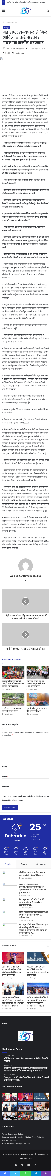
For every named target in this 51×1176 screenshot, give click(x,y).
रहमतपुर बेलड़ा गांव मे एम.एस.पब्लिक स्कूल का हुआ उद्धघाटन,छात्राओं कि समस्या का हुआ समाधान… (32, 888)
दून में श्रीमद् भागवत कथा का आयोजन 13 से (37, 709)
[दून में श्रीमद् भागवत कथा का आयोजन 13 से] (38, 699)
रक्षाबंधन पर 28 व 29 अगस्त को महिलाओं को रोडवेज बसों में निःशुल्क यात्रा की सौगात (12, 971)
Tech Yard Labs (25, 1158)
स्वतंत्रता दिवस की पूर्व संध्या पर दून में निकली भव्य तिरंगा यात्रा (36, 683)
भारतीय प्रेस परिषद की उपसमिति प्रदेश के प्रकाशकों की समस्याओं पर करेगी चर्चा (38, 971)
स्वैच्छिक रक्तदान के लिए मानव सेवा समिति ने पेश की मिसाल (32, 874)
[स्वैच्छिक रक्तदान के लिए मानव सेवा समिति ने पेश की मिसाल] (10, 876)
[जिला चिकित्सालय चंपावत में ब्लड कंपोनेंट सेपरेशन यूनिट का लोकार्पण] (41, 1106)
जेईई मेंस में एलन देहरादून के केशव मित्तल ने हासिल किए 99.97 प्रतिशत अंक (33, 915)
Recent (24, 864)
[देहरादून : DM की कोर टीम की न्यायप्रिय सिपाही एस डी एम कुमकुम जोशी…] (10, 903)
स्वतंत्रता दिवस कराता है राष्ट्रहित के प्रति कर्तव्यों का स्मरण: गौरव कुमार (13, 683)
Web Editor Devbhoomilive (15, 49)
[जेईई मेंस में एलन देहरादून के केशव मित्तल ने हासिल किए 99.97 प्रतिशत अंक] (10, 916)
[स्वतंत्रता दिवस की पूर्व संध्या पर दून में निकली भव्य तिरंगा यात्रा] (38, 672)
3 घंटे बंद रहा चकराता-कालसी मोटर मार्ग (11, 709)
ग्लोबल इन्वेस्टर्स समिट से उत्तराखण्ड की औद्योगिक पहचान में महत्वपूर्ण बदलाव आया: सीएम (37, 1001)
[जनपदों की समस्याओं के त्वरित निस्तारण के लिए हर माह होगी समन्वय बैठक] (9, 1116)
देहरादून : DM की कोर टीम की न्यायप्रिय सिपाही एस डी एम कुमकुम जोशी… (31, 902)
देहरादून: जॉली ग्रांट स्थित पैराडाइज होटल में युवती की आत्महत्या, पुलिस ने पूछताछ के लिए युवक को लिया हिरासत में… (33, 928)
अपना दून (14, 22)
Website (5, 786)
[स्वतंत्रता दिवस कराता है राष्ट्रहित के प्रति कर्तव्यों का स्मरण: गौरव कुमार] (13, 672)
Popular (8, 864)
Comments (41, 864)
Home (7, 22)
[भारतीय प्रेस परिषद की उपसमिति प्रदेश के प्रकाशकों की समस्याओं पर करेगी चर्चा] (38, 958)
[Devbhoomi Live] (25, 10)
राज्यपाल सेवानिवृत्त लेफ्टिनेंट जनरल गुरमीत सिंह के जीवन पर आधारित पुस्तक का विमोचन (13, 1001)
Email (5, 776)
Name (5, 767)
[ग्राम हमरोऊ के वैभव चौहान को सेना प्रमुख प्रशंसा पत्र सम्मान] (9, 1097)
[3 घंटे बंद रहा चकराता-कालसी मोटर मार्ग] (13, 699)
